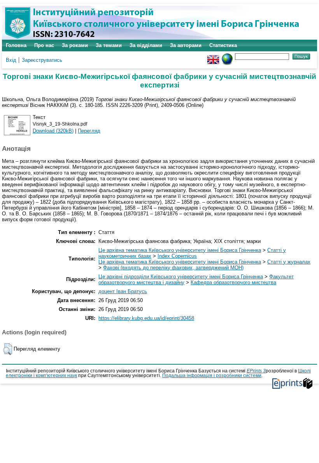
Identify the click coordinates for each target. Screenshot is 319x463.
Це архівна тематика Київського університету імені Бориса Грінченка (179, 250)
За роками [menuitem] (75, 45)
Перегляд (89, 131)
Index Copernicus (177, 256)
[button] (7, 349)
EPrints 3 (256, 371)
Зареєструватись (42, 60)
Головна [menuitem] (16, 45)
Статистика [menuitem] (223, 45)
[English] (213, 56)
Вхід (11, 60)
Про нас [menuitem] (44, 45)
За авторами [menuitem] (186, 45)
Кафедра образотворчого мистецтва (233, 282)
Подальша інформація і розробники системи (211, 375)
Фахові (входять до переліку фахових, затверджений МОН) (173, 268)
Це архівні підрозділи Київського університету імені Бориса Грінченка (180, 277)
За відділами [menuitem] (146, 45)
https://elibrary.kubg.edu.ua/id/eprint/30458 (146, 318)
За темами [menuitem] (109, 45)
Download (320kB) (53, 131)
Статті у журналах (288, 262)
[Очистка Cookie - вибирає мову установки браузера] (227, 56)
